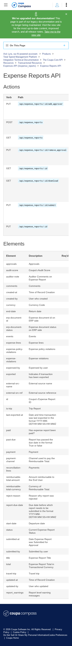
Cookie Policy (20, 632)
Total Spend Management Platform (20, 57)
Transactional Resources (30, 63)
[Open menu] (66, 5)
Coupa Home (12, 638)
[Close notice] (66, 14)
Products (46, 54)
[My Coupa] (57, 5)
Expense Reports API (50, 66)
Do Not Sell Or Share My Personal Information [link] (25, 635)
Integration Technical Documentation (21, 60)
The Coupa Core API (53, 60)
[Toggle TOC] (6, 5)
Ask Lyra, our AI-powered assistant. (20, 54)
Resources (8, 63)
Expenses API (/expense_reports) (19, 66)
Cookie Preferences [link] (57, 635)
